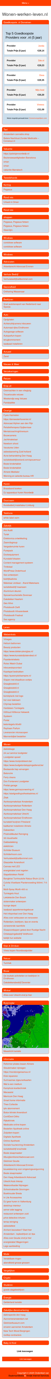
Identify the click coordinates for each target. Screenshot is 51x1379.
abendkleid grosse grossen (17, 1262)
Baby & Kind (10, 1342)
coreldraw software (13, 242)
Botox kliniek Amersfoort (15, 1112)
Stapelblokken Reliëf (14, 874)
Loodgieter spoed (12, 757)
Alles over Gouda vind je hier (17, 1237)
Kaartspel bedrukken (14, 671)
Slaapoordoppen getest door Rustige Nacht (24, 929)
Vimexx (40, 105)
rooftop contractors (12, 1334)
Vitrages (8, 639)
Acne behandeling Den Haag (18, 455)
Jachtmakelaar (11, 439)
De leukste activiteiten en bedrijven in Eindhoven (21, 977)
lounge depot (10, 905)
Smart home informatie (14, 1100)
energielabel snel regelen (16, 870)
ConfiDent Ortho (11, 1116)
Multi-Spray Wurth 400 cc (16, 889)
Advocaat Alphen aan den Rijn (18, 423)
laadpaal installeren (13, 343)
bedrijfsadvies (10, 578)
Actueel (7, 351)
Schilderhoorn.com (13, 854)
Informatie (9, 1059)
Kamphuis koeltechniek (15, 1088)
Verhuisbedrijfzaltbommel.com (18, 278)
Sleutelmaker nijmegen (15, 1067)
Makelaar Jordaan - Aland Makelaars (21, 582)
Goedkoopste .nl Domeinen (17, 22)
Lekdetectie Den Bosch (15, 897)
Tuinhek (7, 963)
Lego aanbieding (12, 1246)
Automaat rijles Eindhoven (16, 327)
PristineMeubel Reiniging (16, 833)
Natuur (7, 958)
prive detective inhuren (14, 1217)
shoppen (8, 217)
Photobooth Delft (12, 607)
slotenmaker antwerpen (15, 901)
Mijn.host (39, 90)
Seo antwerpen (11, 574)
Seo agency (9, 619)
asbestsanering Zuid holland (17, 451)
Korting (7, 184)
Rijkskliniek (9, 1120)
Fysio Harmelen (11, 415)
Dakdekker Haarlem (13, 599)
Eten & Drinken (11, 945)
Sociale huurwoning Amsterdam (19, 1144)
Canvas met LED (12, 866)
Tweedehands (10, 177)
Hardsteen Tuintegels (14, 708)
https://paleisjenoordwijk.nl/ (17, 153)
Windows (8, 237)
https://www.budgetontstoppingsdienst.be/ (24, 765)
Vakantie (8, 148)
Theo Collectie (11, 1104)
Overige (8, 410)
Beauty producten (12, 647)
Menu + (25, 2)
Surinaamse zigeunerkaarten (17, 1080)
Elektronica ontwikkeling (15, 538)
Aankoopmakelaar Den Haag (18, 809)
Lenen (7, 627)
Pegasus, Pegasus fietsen (16, 221)
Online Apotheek (12, 1140)
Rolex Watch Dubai (13, 663)
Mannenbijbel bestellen (15, 736)
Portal (6, 720)
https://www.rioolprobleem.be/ (18, 761)
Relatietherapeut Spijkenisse (17, 427)
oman (6, 161)
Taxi (6, 129)
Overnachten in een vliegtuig (17, 390)
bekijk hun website (12, 937)
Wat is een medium (13, 1084)
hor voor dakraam (12, 699)
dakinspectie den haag (14, 1314)
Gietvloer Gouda (11, 1161)
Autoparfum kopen (12, 335)
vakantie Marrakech (13, 169)
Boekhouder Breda (13, 1193)
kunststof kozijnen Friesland (17, 821)
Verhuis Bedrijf (11, 274)
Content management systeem (18, 562)
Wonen (7, 744)
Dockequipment (11, 554)
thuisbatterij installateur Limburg (19, 505)
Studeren (8, 1284)
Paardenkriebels (11, 659)
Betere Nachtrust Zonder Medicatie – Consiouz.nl (21, 139)
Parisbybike (9, 402)
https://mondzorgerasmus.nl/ (17, 1071)
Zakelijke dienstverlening (16, 1310)
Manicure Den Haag (13, 1096)
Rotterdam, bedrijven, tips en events (21, 921)
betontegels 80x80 (12, 724)
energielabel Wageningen (16, 1241)
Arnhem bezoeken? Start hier (18, 1229)
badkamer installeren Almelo (17, 825)
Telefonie (8, 513)
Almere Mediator (11, 471)
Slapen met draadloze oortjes (18, 679)
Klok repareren (11, 1075)
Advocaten (9, 261)
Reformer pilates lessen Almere (19, 1063)
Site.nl (41, 60)
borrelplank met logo (13, 695)
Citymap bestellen (12, 703)
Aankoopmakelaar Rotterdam (18, 805)
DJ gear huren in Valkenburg (17, 1201)
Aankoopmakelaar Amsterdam (18, 801)
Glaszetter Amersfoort (14, 862)
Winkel (7, 990)
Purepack (8, 550)
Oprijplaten (9, 319)
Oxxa (41, 75)
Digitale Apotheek (12, 1136)
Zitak (6, 797)
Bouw (6, 970)
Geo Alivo (8, 603)
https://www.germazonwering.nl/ (19, 789)
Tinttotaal (8, 566)
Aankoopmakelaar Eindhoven (18, 817)
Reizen (7, 378)
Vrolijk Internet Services (37, 1375)
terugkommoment (12, 339)
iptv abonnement (12, 1108)
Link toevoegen (25, 1351)
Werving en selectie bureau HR (19, 475)
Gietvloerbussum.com (14, 1322)
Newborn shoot (11, 443)
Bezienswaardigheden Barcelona (20, 157)
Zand (6, 356)
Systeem (8, 716)
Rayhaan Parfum (12, 728)
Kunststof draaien (12, 558)
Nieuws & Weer (11, 364)
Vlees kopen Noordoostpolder (18, 950)
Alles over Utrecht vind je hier (18, 994)
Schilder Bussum (12, 850)
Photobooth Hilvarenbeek (16, 611)
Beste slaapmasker (13, 1152)
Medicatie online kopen (15, 1124)
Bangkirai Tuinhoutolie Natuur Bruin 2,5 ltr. (24, 878)
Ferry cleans (10, 777)
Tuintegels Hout (11, 893)
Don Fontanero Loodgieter (16, 781)
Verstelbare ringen (12, 1258)
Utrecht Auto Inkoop (13, 1181)
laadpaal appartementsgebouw (18, 909)
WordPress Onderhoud (15, 570)
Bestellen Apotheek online (16, 1128)
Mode (6, 1254)
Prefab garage (10, 785)
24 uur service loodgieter (15, 752)
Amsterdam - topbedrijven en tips (19, 1233)
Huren (7, 483)
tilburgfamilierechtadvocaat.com (19, 1156)
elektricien (8, 846)
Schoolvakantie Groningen (16, 1189)
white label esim (11, 517)
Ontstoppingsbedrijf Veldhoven (18, 933)
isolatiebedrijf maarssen (15, 586)
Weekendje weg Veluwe (15, 398)
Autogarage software (14, 331)
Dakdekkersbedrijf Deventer (17, 982)
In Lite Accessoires (13, 1197)
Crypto (7, 1277)
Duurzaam (9, 500)
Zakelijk (7, 525)
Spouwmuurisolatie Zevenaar (18, 595)
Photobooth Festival (13, 615)
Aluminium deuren (12, 591)
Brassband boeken (13, 488)
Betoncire (8, 773)
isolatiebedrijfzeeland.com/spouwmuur (22, 459)
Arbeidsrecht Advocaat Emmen (18, 266)
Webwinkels (10, 634)
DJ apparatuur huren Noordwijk (19, 492)
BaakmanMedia (16, 1375)
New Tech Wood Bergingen (17, 1330)
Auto (6, 314)
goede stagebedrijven (14, 1289)
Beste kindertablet (12, 463)
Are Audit (8, 530)
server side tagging (13, 1209)
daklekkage (9, 748)
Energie (7, 1297)
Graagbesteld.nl (11, 683)
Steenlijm (8, 229)
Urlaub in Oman (11, 202)
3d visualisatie (10, 838)
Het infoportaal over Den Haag (18, 913)
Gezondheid (10, 286)
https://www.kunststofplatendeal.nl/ (20, 655)
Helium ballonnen (12, 643)
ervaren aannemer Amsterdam (18, 1326)
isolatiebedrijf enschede (15, 1148)
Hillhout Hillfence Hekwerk (16, 712)
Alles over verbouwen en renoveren (21, 917)
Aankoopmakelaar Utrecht (16, 813)
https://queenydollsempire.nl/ (17, 675)
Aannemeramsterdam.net (16, 1318)
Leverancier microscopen (16, 732)
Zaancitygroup (10, 542)
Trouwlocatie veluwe (13, 394)
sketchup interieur (12, 1205)
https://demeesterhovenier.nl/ (17, 419)
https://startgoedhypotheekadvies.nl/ (21, 793)
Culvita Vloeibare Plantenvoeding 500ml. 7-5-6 (25, 884)
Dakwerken (9, 829)
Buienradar (9, 1002)
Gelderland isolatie (13, 1302)
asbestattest (9, 1225)
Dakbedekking (11, 842)
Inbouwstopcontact (13, 667)
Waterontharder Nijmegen (16, 1185)
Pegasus (8, 189)
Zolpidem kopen (11, 1132)
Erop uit (7, 385)
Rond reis (8, 197)
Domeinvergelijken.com (38, 118)
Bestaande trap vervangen (16, 769)
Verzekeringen (11, 371)
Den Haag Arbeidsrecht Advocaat (20, 1177)
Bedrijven (8, 299)
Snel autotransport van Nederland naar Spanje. (22, 305)
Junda (41, 46)
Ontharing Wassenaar (14, 291)
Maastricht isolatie (12, 1051)
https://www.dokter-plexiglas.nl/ (18, 651)
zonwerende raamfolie (14, 925)
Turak (6, 534)
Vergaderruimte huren (14, 546)
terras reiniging (11, 1221)
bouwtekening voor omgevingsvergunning (24, 1169)
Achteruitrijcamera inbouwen (17, 323)
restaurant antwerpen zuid (16, 1213)
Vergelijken (9, 1270)
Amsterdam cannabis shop (16, 134)
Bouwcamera (10, 435)
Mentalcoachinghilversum (16, 431)
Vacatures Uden (11, 447)
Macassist (8, 1092)
